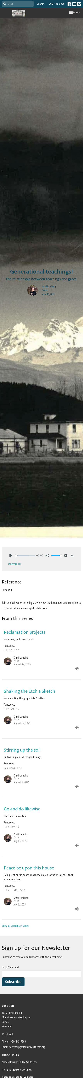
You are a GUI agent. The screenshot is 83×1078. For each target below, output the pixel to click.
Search (40, 4)
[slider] (25, 555)
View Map (7, 1026)
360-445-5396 (57, 4)
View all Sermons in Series (15, 926)
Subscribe (13, 982)
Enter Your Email (10, 967)
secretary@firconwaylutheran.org (27, 1047)
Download (14, 563)
